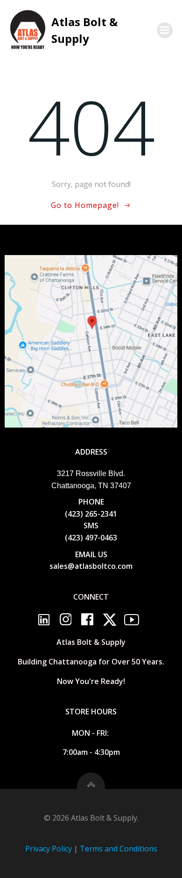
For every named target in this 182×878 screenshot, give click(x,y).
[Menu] (165, 30)
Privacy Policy (48, 848)
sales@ (62, 566)
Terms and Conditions (118, 848)
